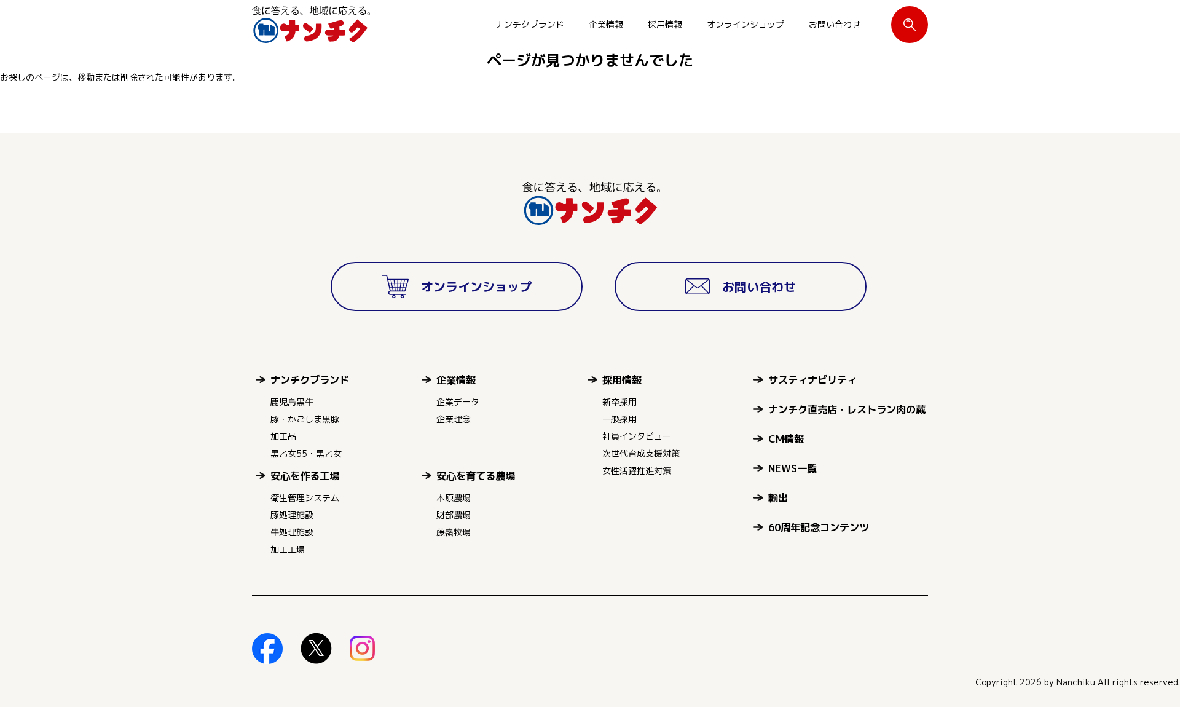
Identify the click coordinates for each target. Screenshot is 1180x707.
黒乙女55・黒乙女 (306, 453)
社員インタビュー (636, 436)
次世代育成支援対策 (641, 453)
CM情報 (786, 439)
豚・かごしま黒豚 (304, 419)
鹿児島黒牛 (291, 402)
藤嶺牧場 (453, 532)
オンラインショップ (745, 24)
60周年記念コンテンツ (818, 527)
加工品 (283, 436)
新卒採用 (619, 402)
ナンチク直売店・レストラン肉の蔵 (847, 409)
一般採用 (619, 419)
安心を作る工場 (304, 475)
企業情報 (606, 24)
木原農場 (453, 498)
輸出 (778, 498)
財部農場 (453, 515)
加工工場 (287, 549)
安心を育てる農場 (475, 475)
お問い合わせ (834, 24)
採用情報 (665, 24)
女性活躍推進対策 (636, 470)
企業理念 (453, 419)
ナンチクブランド (529, 24)
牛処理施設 (291, 532)
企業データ (457, 402)
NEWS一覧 (792, 468)
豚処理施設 (291, 515)
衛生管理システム (304, 498)
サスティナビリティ (812, 380)
